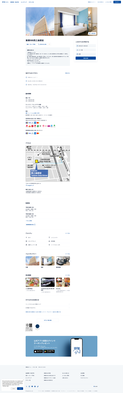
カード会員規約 (94, 390)
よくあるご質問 (108, 2)
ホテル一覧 (31, 2)
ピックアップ (24, 2)
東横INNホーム (28, 367)
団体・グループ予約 (31, 44)
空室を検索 (85, 58)
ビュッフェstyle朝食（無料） (33, 113)
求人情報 (82, 375)
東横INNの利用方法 (48, 380)
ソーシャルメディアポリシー (71, 390)
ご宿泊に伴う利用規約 (80, 390)
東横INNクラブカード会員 (49, 378)
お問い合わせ (65, 378)
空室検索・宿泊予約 (14, 2)
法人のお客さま (100, 2)
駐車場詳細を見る (30, 224)
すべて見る (67, 233)
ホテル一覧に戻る (48, 320)
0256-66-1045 (43, 44)
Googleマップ (30, 185)
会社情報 (82, 373)
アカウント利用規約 (88, 390)
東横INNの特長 (47, 373)
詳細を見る (67, 73)
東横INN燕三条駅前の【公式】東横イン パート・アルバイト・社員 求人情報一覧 (43, 312)
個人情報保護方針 (47, 390)
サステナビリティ (84, 378)
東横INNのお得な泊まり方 (49, 375)
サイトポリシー (63, 390)
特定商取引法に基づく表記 (55, 390)
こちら (43, 346)
